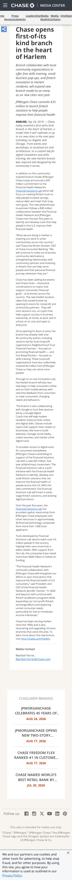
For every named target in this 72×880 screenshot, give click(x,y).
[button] (68, 852)
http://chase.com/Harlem (35, 638)
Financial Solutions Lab (29, 190)
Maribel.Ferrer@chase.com (33, 659)
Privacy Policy (12, 875)
